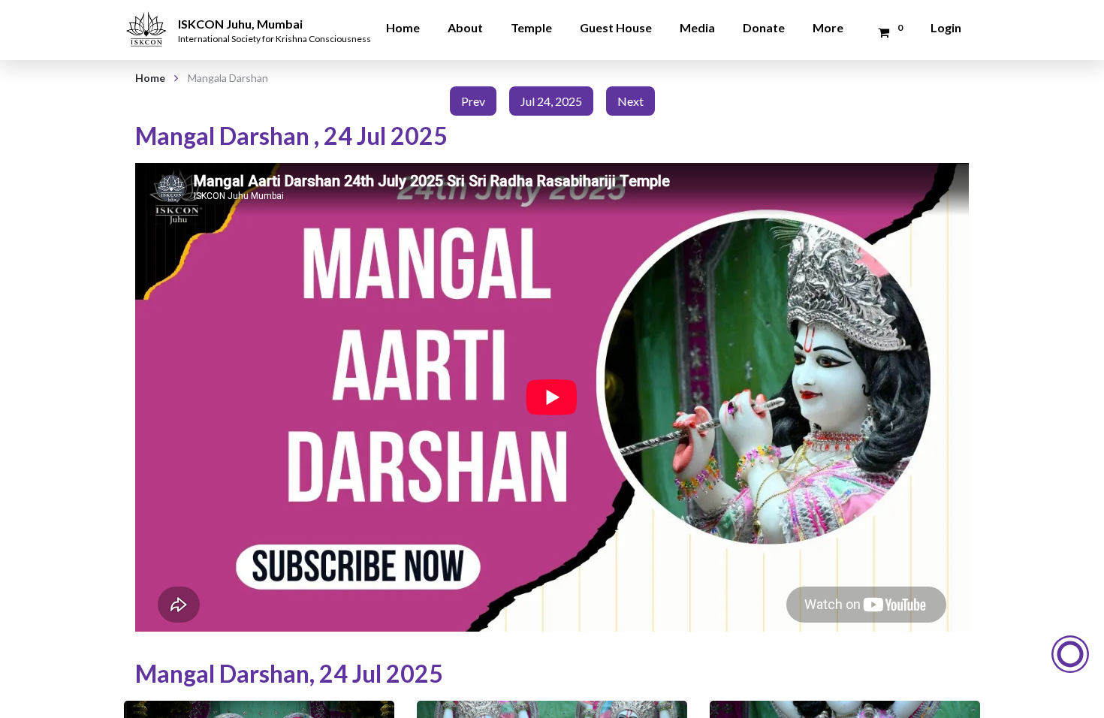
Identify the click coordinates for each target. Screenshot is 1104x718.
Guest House (616, 27)
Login (946, 27)
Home (403, 27)
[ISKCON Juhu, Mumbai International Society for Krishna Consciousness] (148, 19)
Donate (764, 27)
